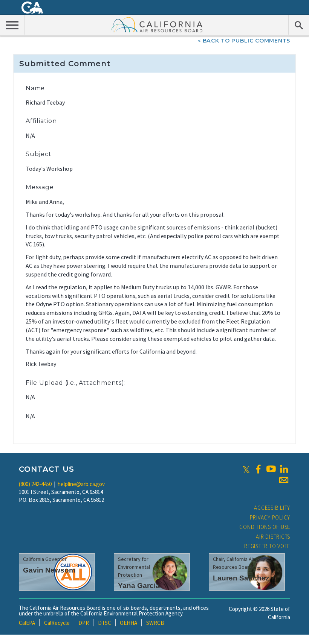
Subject (39, 154)
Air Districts (273, 536)
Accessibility (272, 507)
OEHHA (128, 622)
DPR (83, 622)
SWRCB (155, 622)
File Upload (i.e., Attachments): (76, 382)
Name (35, 88)
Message (40, 187)
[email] (284, 480)
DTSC (104, 622)
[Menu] (12, 25)
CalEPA (27, 622)
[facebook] (258, 469)
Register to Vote (267, 546)
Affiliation (41, 121)
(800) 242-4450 (35, 484)
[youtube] (271, 469)
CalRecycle (57, 622)
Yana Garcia (139, 585)
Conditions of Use (264, 526)
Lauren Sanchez (241, 578)
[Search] (298, 25)
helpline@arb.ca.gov (81, 484)
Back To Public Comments (246, 40)
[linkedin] (284, 469)
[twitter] (246, 469)
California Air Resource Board (157, 24)
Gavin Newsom (49, 570)
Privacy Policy (270, 517)
